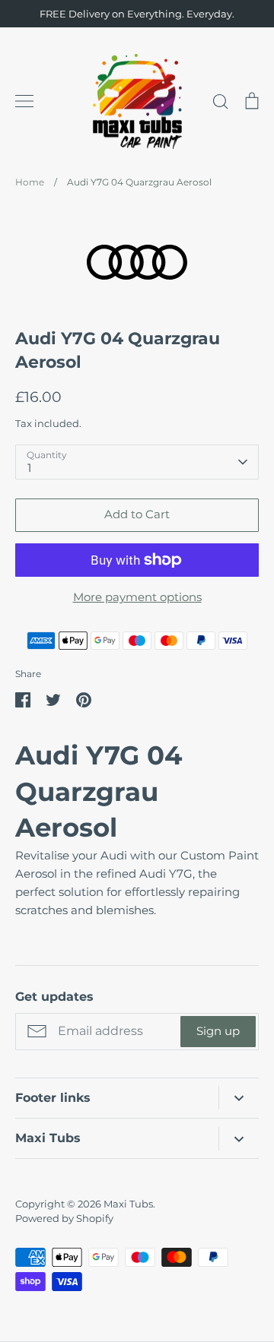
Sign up (218, 1031)
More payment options (137, 597)
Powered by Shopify (64, 1218)
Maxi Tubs (128, 1204)
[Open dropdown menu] (238, 1097)
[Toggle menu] (24, 101)
